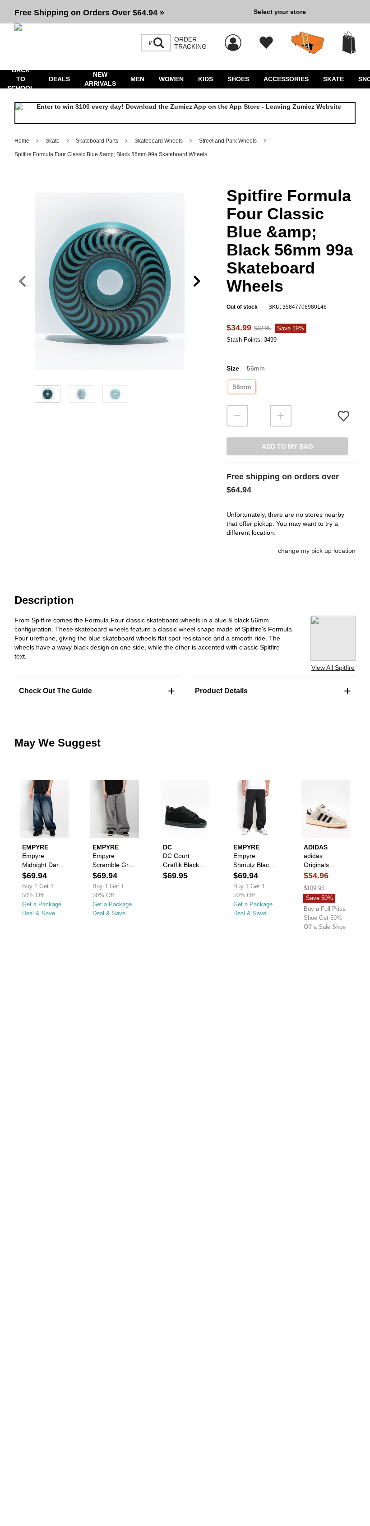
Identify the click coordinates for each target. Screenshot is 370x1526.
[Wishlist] (266, 43)
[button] (130, 11)
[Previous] (22, 281)
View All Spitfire (333, 667)
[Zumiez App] (185, 113)
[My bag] (349, 43)
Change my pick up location (317, 550)
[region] (110, 296)
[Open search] (158, 42)
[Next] (197, 281)
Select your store (280, 11)
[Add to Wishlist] (343, 416)
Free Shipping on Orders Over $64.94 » (89, 12)
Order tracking (190, 43)
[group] (130, 11)
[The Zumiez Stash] (307, 43)
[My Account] (233, 38)
